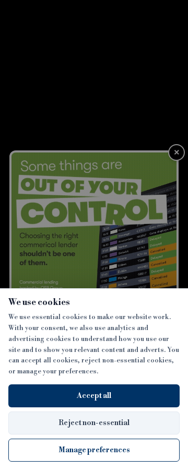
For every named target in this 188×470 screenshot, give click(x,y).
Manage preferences (94, 450)
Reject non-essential (94, 423)
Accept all (94, 396)
